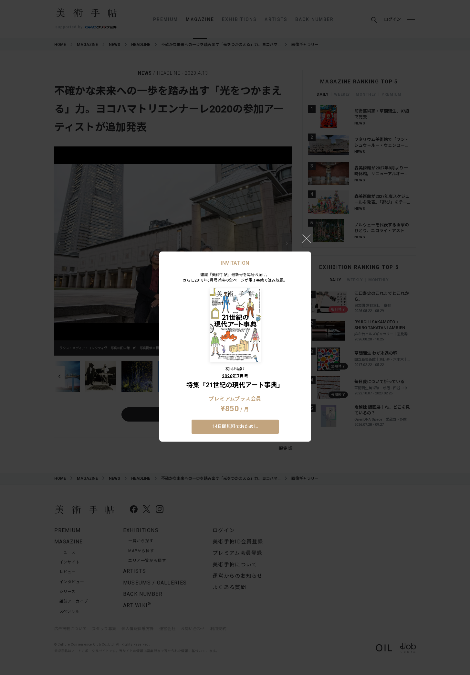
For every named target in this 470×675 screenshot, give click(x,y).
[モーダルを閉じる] (306, 238)
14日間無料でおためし (235, 426)
